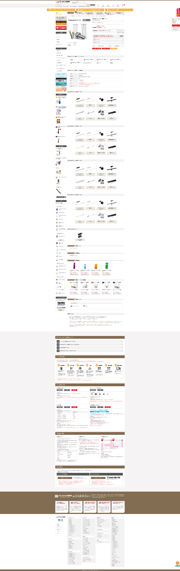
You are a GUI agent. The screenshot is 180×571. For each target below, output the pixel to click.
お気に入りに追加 (176, 27)
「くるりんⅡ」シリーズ (109, 321)
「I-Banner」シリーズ (95, 321)
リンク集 (58, 531)
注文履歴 (57, 39)
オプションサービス (74, 303)
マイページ (58, 37)
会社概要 (58, 524)
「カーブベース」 (116, 321)
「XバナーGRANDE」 (79, 321)
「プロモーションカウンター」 (109, 322)
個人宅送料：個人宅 (106, 48)
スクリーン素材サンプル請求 (60, 66)
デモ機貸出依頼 (59, 62)
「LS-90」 (79, 322)
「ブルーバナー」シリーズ (87, 321)
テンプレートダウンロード (60, 57)
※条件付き (81, 80)
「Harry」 (96, 322)
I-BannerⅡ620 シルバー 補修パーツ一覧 (102, 60)
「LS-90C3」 (84, 322)
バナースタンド (59, 206)
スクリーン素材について (60, 68)
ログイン (58, 12)
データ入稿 (58, 60)
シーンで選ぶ (67, 6)
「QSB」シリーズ (72, 321)
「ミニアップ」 (74, 322)
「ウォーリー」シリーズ (90, 322)
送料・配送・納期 (59, 55)
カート (57, 34)
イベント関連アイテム (60, 240)
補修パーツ (87, 306)
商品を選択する (176, 25)
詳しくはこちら (120, 30)
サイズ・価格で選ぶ (74, 6)
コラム (58, 533)
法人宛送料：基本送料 (96, 48)
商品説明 (71, 59)
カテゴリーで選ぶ (59, 6)
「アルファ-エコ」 (101, 322)
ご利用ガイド (58, 50)
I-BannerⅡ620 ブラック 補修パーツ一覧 (89, 60)
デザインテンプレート (60, 263)
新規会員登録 (59, 14)
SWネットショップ (75, 510)
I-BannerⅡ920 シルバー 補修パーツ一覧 (75, 63)
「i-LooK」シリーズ (102, 321)
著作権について (59, 529)
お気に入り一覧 (59, 44)
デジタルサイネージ (60, 233)
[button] (68, 269)
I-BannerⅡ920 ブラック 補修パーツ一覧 (115, 60)
